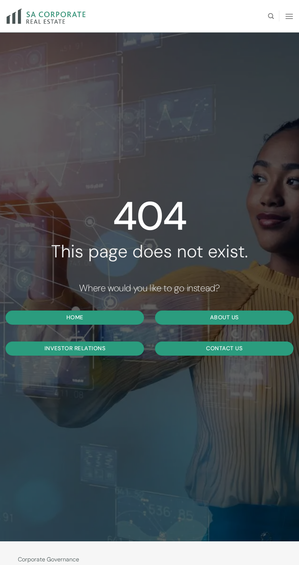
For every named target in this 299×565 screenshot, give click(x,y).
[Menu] (289, 16)
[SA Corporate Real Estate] (49, 16)
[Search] (271, 16)
